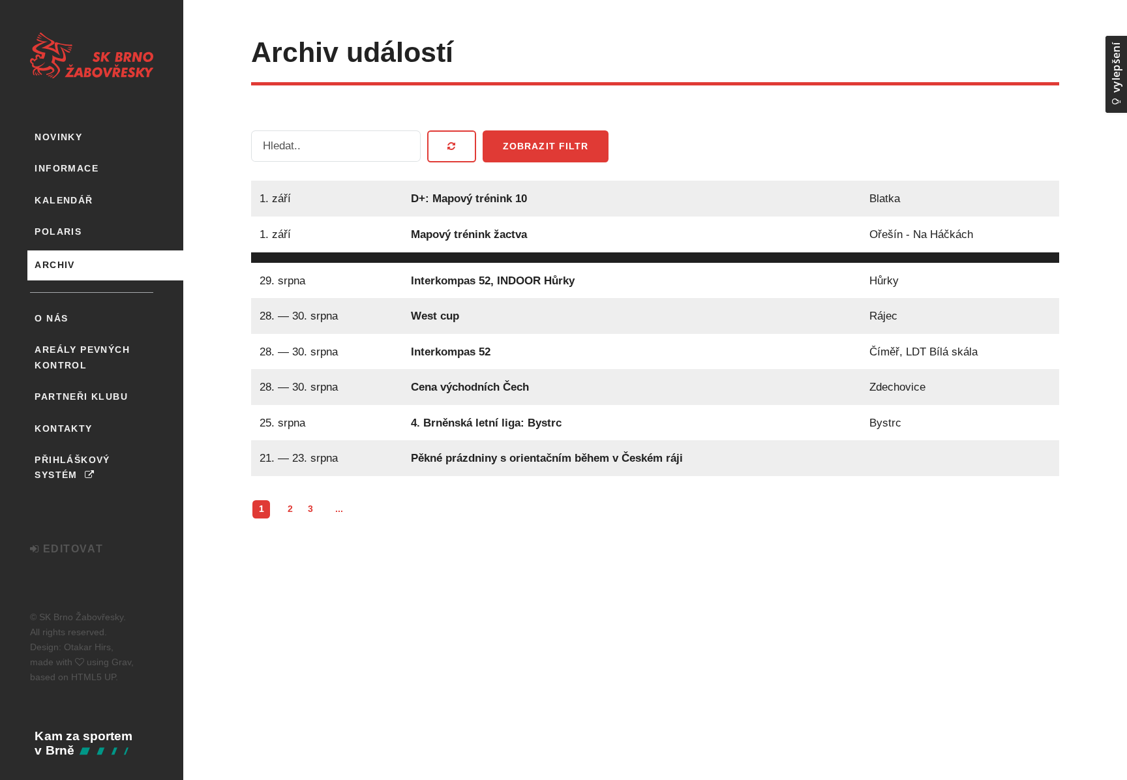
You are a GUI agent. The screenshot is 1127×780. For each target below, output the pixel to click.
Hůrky (883, 280)
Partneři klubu (81, 396)
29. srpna (282, 280)
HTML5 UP (93, 677)
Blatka (884, 198)
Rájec (883, 315)
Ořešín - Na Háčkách (920, 234)
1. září (275, 198)
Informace (66, 168)
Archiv (54, 265)
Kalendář (64, 200)
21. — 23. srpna (299, 457)
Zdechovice (897, 386)
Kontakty (63, 428)
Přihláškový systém (72, 467)
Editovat (71, 548)
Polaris (58, 231)
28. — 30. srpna (299, 315)
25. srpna (282, 422)
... (339, 508)
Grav (121, 662)
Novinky (58, 137)
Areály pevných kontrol (82, 357)
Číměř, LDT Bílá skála (923, 351)
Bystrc (885, 422)
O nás (51, 318)
